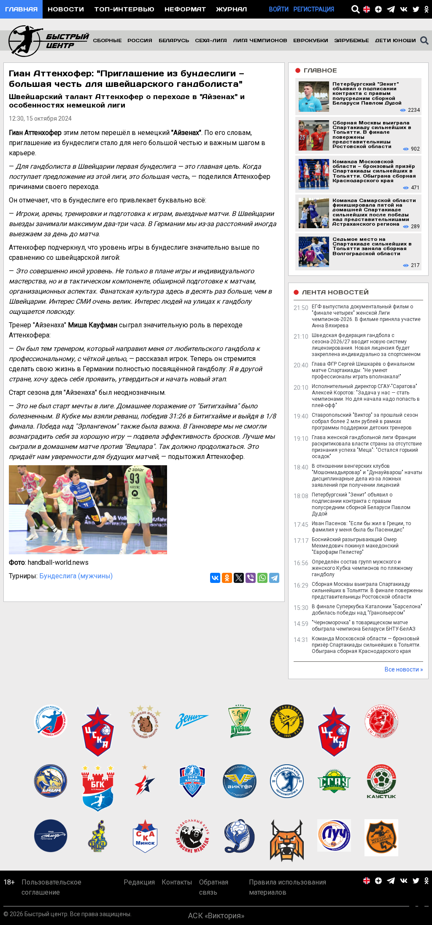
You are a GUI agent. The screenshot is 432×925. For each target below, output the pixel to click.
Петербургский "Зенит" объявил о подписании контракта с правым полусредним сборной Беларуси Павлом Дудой (361, 504)
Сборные (107, 40)
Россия (139, 40)
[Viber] (251, 578)
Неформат (185, 9)
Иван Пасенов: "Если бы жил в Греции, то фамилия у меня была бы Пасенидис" (361, 526)
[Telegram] (274, 578)
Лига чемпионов (260, 40)
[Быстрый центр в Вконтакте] (404, 9)
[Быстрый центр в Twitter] (416, 9)
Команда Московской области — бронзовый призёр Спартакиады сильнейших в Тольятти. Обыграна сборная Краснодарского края (366, 645)
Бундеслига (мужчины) (76, 576)
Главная (21, 9)
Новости (66, 9)
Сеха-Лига (211, 40)
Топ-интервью (124, 9)
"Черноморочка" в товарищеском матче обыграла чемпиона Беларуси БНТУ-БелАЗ (364, 626)
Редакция (139, 882)
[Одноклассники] (227, 578)
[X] (239, 578)
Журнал (231, 9)
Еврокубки (310, 40)
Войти (279, 9)
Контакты (177, 882)
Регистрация (314, 9)
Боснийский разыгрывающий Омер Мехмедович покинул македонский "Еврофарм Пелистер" (355, 546)
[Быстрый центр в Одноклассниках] (426, 9)
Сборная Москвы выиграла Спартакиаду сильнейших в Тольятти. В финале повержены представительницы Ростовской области (367, 590)
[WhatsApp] (262, 578)
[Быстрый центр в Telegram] (391, 9)
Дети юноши (395, 40)
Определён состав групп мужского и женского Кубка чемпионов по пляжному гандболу (362, 568)
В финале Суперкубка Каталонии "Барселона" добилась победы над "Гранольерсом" (367, 610)
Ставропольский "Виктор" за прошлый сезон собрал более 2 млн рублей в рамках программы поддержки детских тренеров (365, 421)
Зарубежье (351, 40)
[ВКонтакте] (215, 578)
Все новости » (404, 669)
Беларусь (174, 40)
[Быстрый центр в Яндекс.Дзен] (378, 9)
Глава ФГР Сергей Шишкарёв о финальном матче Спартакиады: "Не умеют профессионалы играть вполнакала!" (363, 370)
